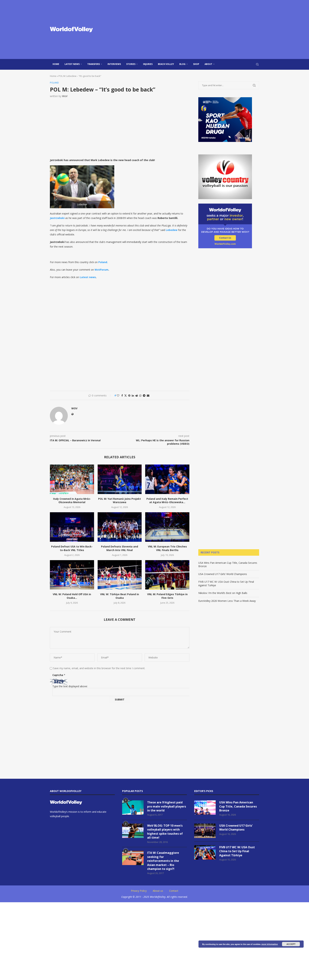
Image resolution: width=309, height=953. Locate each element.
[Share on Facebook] (122, 395)
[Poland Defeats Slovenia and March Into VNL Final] (120, 527)
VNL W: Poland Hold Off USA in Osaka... (72, 595)
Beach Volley (166, 64)
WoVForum (101, 269)
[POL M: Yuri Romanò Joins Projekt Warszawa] (120, 479)
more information (269, 944)
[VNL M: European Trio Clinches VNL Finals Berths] (167, 527)
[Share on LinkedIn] (133, 395)
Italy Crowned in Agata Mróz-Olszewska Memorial (72, 500)
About (208, 64)
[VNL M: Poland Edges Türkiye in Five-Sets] (167, 574)
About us (158, 890)
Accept (290, 944)
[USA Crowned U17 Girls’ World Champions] (205, 831)
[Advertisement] (190, 29)
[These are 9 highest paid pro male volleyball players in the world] (133, 807)
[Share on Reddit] (136, 395)
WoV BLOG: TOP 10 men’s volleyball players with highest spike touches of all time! (165, 832)
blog (182, 64)
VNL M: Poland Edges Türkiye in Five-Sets (167, 595)
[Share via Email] (148, 395)
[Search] (257, 64)
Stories (130, 64)
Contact (173, 890)
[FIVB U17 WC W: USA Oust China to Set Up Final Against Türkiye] (205, 852)
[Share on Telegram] (144, 395)
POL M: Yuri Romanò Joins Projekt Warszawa (119, 500)
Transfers (93, 64)
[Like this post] (118, 395)
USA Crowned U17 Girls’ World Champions (222, 574)
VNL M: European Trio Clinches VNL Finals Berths (167, 548)
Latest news (72, 64)
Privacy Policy (139, 890)
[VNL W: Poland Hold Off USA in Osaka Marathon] (72, 574)
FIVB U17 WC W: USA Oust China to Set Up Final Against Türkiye (237, 851)
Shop (196, 64)
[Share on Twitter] (125, 395)
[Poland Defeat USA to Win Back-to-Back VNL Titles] (72, 527)
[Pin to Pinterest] (129, 395)
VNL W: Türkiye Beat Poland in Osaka (119, 595)
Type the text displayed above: (70, 686)
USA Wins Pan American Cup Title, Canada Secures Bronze (238, 806)
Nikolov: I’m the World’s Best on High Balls (222, 593)
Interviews (114, 64)
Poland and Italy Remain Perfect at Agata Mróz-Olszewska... (167, 500)
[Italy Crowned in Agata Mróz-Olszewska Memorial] (72, 479)
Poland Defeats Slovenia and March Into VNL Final (119, 548)
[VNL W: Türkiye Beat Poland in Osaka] (120, 574)
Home (56, 64)
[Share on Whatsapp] (140, 395)
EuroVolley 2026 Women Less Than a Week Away (227, 601)
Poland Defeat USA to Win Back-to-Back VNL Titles (72, 548)
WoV (64, 96)
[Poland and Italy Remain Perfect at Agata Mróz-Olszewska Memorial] (167, 479)
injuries (148, 64)
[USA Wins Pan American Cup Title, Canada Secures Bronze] (205, 807)
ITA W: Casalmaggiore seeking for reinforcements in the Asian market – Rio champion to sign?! (163, 861)
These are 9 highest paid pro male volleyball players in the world (166, 806)
